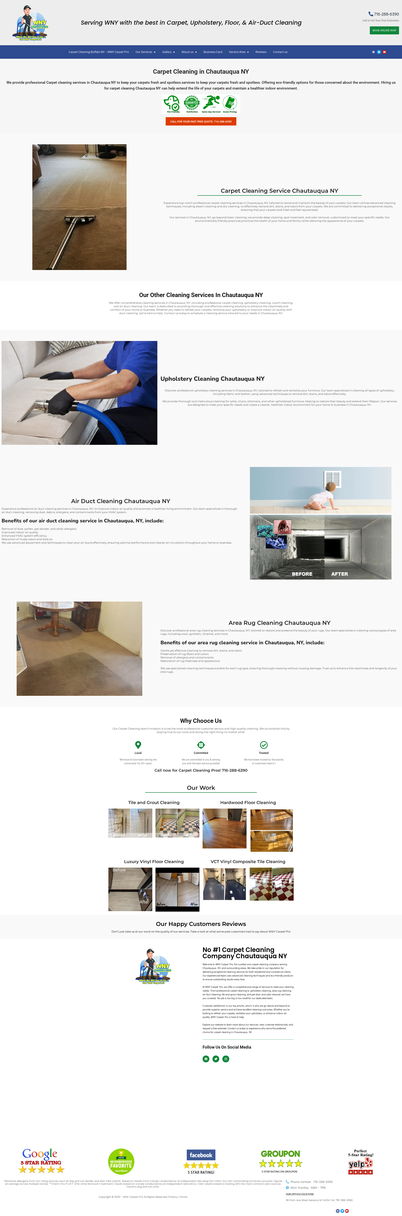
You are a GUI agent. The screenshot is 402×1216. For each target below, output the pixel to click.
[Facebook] (373, 52)
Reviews (260, 52)
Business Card (213, 52)
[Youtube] (384, 52)
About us (187, 52)
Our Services (144, 52)
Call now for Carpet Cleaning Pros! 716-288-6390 (201, 770)
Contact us (280, 52)
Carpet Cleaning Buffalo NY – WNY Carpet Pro (99, 52)
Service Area (237, 52)
